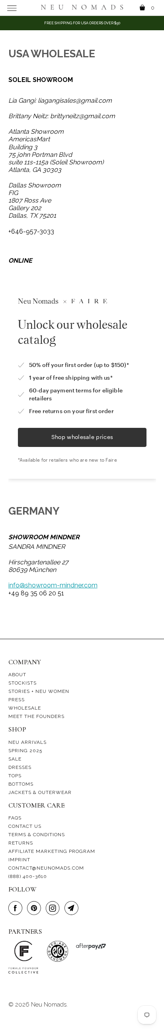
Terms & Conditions (36, 834)
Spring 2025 (25, 750)
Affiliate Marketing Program (51, 851)
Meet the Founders (36, 716)
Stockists (22, 683)
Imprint (19, 859)
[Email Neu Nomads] (72, 908)
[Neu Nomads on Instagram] (54, 908)
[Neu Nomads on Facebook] (16, 908)
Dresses (19, 767)
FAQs (14, 818)
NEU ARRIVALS (27, 742)
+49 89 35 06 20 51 (36, 593)
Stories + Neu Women (38, 691)
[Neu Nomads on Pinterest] (35, 908)
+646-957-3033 (31, 231)
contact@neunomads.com (46, 868)
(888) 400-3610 (27, 876)
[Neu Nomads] (82, 8)
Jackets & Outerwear (40, 792)
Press (16, 699)
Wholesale (24, 708)
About (17, 674)
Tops (14, 775)
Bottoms (20, 784)
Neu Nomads (48, 1004)
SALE (14, 759)
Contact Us (24, 826)
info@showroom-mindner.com (53, 585)
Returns (20, 843)
